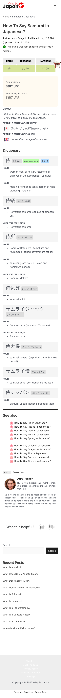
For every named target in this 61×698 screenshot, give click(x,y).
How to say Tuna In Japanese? (31, 434)
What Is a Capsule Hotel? (16, 614)
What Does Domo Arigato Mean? (20, 573)
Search (6, 545)
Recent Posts (18, 472)
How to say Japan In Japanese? (32, 445)
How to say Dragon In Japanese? (32, 449)
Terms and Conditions (30, 672)
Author (7, 472)
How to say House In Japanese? (32, 426)
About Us (30, 661)
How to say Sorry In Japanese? (31, 457)
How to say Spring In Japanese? (32, 438)
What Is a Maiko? (12, 567)
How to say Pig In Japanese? (30, 422)
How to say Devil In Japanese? (31, 430)
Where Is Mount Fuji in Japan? (19, 628)
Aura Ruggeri (19, 38)
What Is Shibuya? (12, 594)
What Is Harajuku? (12, 601)
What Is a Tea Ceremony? (16, 607)
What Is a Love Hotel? (14, 621)
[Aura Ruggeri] (10, 484)
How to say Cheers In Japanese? (32, 461)
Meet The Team (30, 665)
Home (6, 16)
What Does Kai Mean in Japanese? (21, 587)
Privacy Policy (31, 668)
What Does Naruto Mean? (16, 580)
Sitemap (30, 676)
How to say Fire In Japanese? (31, 453)
